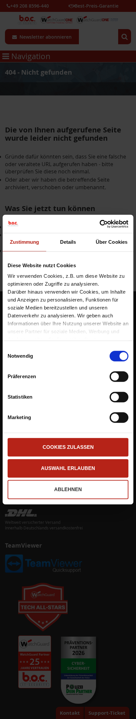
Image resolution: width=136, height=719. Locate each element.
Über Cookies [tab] (111, 242)
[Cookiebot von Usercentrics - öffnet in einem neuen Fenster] (99, 224)
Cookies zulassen (68, 447)
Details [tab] (68, 242)
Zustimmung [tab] (24, 242)
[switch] (119, 377)
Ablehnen (68, 489)
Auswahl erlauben (68, 468)
